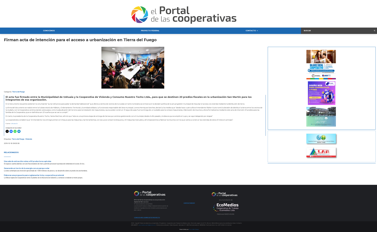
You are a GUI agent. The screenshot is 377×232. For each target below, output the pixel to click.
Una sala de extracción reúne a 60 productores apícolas (27, 161)
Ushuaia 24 (14, 123)
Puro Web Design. (194, 229)
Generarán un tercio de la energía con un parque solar (26, 168)
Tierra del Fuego (18, 92)
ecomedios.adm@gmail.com (147, 225)
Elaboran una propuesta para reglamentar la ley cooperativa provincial (34, 175)
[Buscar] (337, 31)
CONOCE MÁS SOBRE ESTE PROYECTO (147, 217)
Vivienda (28, 139)
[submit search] (374, 30)
